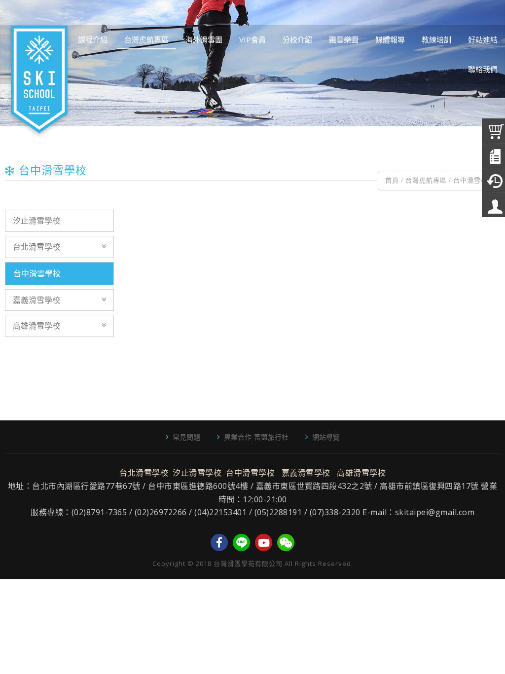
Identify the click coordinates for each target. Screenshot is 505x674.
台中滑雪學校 (474, 180)
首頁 (392, 180)
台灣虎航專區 (426, 180)
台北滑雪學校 (36, 246)
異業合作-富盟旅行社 (256, 437)
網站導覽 (326, 437)
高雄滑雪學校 (36, 325)
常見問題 (186, 437)
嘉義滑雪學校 (36, 300)
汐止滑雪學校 (36, 220)
